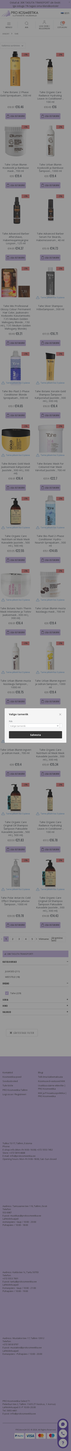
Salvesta (35, 734)
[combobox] (35, 726)
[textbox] (34, 726)
